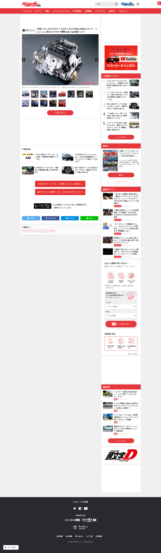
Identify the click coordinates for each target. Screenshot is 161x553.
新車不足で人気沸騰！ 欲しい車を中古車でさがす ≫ (60, 192)
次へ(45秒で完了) (121, 324)
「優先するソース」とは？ (62, 207)
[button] (23, 59)
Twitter (74, 508)
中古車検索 (77, 11)
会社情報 (60, 536)
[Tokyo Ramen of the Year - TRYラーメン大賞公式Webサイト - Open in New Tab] (80, 528)
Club (127, 4)
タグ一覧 (89, 536)
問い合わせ (79, 536)
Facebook (80, 508)
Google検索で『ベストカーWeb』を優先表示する (70, 204)
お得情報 (88, 11)
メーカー (108, 302)
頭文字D (112, 11)
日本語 (85, 502)
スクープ (38, 11)
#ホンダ (25, 231)
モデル (107, 312)
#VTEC (52, 231)
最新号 (121, 175)
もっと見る (121, 137)
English (76, 502)
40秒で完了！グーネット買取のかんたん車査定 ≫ (60, 184)
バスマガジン (100, 11)
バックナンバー (121, 181)
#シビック (33, 231)
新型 (47, 11)
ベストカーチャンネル (61, 11)
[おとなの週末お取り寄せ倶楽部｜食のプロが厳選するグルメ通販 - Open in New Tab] (72, 520)
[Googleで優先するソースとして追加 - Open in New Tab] (42, 206)
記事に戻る (60, 113)
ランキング (27, 11)
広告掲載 (99, 536)
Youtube (86, 508)
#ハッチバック (43, 231)
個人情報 (69, 536)
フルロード (123, 11)
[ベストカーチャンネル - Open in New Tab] (121, 57)
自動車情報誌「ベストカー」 (31, 4)
